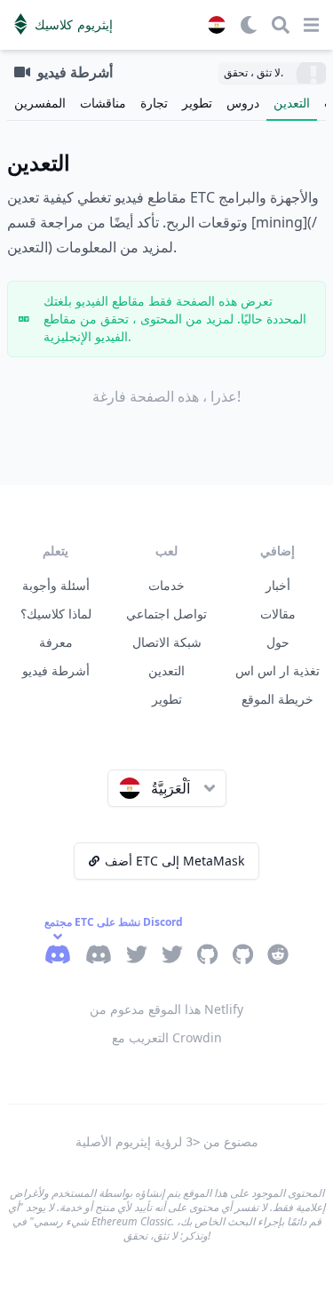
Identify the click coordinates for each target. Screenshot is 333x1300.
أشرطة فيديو (56, 670)
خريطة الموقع (277, 698)
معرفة (56, 642)
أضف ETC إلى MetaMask (174, 860)
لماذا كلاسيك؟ (55, 613)
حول (277, 642)
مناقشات (103, 102)
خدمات (166, 585)
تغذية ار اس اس (277, 670)
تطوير (197, 102)
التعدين (292, 102)
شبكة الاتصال (167, 642)
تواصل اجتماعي (166, 613)
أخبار (278, 585)
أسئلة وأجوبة (56, 585)
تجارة (154, 102)
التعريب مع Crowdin (167, 1037)
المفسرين (40, 102)
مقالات (278, 613)
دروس (242, 102)
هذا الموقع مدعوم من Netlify (166, 1009)
